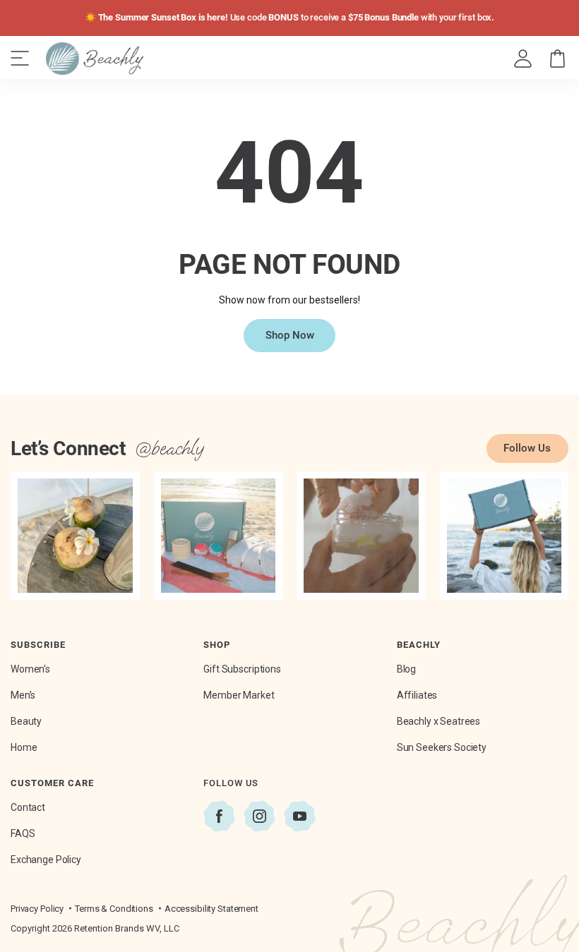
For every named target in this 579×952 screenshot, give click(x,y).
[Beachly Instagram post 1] (75, 536)
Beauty (26, 721)
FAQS (23, 833)
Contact (28, 807)
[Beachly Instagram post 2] (218, 536)
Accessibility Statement (211, 908)
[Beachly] (94, 58)
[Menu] (20, 58)
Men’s (23, 695)
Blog (406, 669)
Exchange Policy (46, 859)
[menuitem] (523, 59)
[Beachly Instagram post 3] (361, 536)
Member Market (238, 695)
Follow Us (527, 448)
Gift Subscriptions (241, 669)
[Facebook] (219, 816)
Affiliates (417, 695)
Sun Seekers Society (442, 747)
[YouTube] (300, 816)
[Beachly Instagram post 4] (504, 536)
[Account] (523, 59)
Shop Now (289, 335)
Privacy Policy (37, 908)
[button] (557, 59)
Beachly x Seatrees (438, 721)
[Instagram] (259, 816)
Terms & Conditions (114, 908)
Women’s (30, 669)
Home (24, 747)
